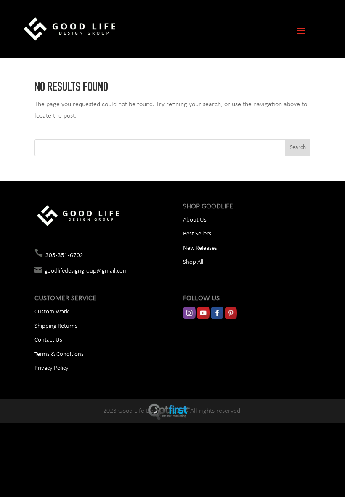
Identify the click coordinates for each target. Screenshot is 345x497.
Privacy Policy (51, 368)
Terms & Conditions (59, 354)
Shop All (193, 262)
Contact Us (48, 340)
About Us (195, 220)
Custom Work (51, 312)
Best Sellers (197, 234)
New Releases (200, 248)
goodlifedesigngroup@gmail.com (86, 271)
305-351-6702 (64, 255)
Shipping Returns (55, 326)
